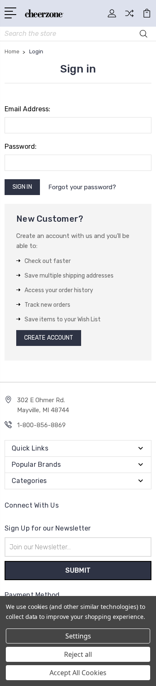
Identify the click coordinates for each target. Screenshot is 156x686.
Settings (78, 636)
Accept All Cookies (78, 672)
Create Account (48, 337)
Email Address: (27, 109)
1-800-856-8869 (41, 425)
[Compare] (129, 16)
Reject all (78, 654)
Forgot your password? (82, 187)
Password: (21, 146)
